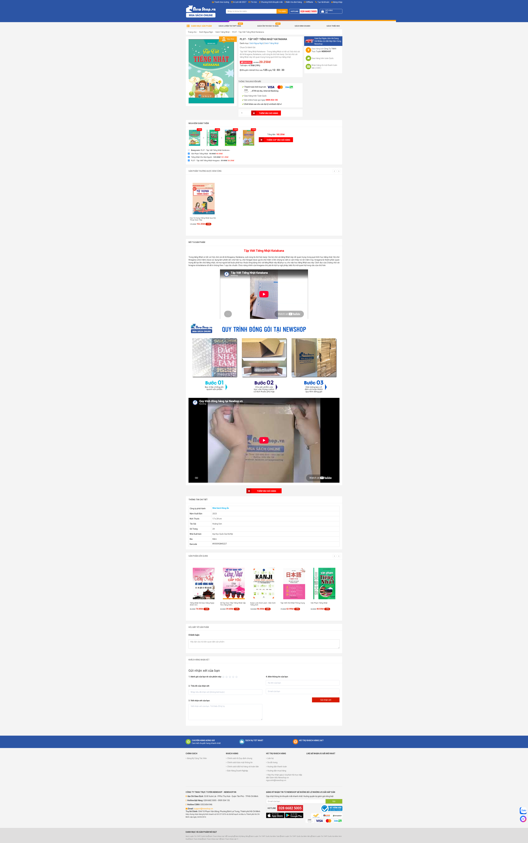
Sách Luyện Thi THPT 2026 (230, 26)
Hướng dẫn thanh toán (277, 766)
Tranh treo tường (221, 2)
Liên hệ (270, 758)
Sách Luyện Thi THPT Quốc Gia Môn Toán (265, 836)
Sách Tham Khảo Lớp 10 (217, 836)
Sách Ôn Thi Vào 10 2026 (267, 26)
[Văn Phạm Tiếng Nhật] (212, 138)
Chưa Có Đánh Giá (247, 47)
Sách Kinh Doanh (302, 26)
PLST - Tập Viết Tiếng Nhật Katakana (248, 32)
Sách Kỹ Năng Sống (242, 836)
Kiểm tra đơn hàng (294, 2)
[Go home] (201, 11)
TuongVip (230, 836)
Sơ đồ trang (272, 762)
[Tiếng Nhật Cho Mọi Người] (230, 138)
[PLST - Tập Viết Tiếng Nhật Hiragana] (248, 138)
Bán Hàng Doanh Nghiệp (237, 771)
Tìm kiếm (282, 11)
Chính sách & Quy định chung (239, 758)
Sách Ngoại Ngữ (206, 32)
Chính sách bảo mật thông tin (240, 762)
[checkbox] (209, 150)
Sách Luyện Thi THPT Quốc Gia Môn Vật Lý (296, 836)
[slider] (230, 677)
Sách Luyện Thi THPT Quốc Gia (197, 836)
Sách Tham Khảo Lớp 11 (229, 839)
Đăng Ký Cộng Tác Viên (197, 758)
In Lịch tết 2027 (239, 2)
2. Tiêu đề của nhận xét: (199, 686)
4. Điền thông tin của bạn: (277, 677)
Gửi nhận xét (325, 700)
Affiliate (309, 2)
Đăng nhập (337, 2)
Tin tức (254, 2)
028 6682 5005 (308, 11)
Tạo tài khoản (323, 2)
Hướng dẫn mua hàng (276, 771)
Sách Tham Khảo (196, 839)
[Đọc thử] (211, 71)
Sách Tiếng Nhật (222, 32)
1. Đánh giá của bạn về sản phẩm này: (205, 677)
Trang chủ (192, 32)
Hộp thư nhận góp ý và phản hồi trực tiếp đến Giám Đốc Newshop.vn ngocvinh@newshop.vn (284, 777)
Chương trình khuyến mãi (272, 2)
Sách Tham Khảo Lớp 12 (211, 839)
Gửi (333, 801)
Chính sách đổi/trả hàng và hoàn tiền (243, 766)
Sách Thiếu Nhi (333, 26)
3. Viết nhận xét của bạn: (199, 700)
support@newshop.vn (203, 809)
